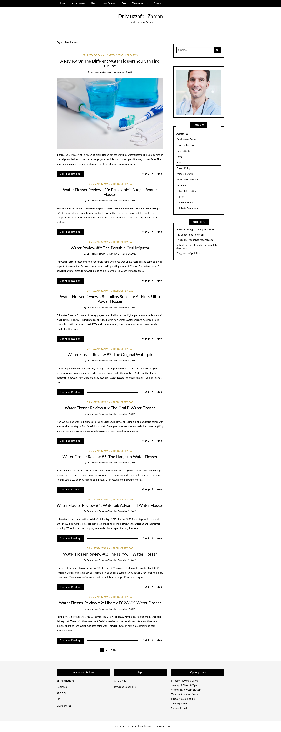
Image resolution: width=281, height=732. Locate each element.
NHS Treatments (187, 203)
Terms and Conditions (187, 180)
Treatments (137, 3)
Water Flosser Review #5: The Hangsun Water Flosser (109, 457)
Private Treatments (188, 208)
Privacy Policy (183, 168)
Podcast (180, 163)
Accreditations (78, 3)
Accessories (182, 134)
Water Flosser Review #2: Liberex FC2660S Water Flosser (110, 603)
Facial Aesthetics (187, 191)
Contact (157, 3)
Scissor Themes (129, 726)
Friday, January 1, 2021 (122, 72)
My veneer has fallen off (190, 234)
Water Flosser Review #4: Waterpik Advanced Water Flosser (110, 506)
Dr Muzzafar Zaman (140, 16)
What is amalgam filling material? (195, 229)
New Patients (109, 3)
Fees (124, 3)
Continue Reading (70, 174)
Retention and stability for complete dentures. (196, 247)
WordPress (164, 726)
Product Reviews (127, 55)
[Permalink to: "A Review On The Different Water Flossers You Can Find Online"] (110, 113)
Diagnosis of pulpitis (188, 253)
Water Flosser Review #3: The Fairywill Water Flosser (110, 554)
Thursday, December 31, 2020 (122, 201)
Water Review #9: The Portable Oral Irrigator (110, 248)
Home (62, 3)
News (93, 3)
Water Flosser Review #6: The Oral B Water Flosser (110, 408)
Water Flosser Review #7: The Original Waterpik (109, 355)
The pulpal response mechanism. (194, 240)
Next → (115, 650)
